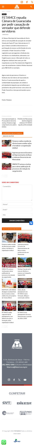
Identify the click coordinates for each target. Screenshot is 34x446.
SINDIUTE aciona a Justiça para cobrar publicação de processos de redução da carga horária (8, 273)
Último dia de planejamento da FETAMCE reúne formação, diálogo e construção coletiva (23, 294)
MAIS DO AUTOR (8, 136)
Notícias (8, 11)
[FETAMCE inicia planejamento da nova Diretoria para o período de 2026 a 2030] (25, 306)
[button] (31, 6)
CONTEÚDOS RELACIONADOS (12, 133)
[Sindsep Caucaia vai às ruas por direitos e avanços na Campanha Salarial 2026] (25, 262)
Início (3, 11)
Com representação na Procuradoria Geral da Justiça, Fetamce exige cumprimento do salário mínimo (9, 123)
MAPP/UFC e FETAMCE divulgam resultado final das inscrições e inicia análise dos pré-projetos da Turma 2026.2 (9, 294)
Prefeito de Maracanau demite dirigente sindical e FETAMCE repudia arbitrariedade (25, 122)
